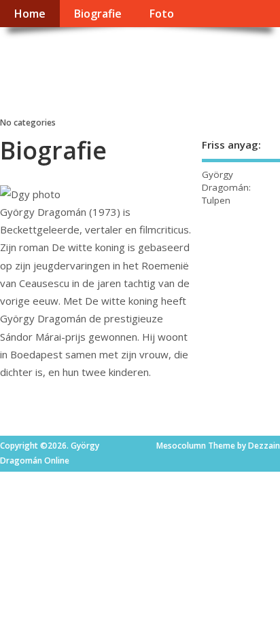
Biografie (97, 13)
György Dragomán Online (101, 71)
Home (30, 13)
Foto (161, 13)
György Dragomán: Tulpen (226, 187)
